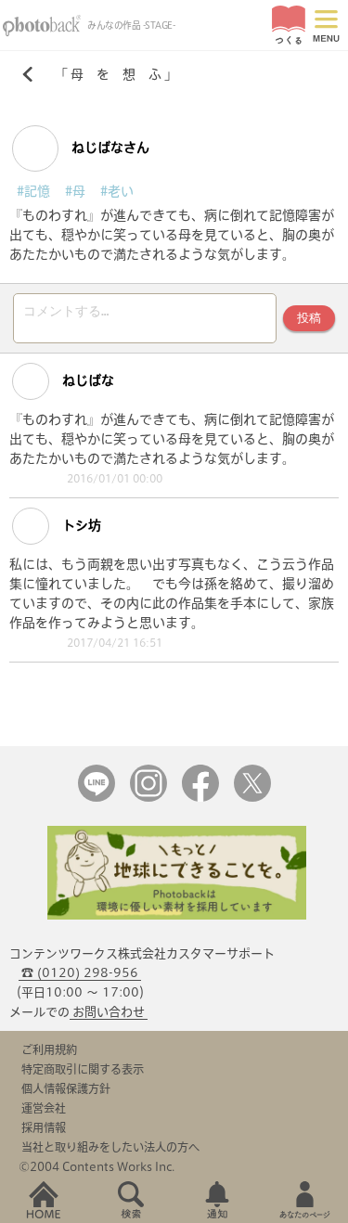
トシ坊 (79, 525)
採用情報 (43, 1127)
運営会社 (43, 1108)
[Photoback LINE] (96, 798)
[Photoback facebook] (200, 798)
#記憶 (33, 191)
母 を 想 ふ (116, 74)
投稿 (309, 318)
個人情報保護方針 (65, 1088)
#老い (117, 191)
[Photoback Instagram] (148, 798)
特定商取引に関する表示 (82, 1069)
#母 (75, 191)
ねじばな (86, 380)
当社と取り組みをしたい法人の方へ (110, 1146)
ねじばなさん (108, 147)
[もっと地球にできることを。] (177, 915)
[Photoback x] (252, 798)
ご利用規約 (49, 1049)
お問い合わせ (108, 1012)
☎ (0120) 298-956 (79, 973)
